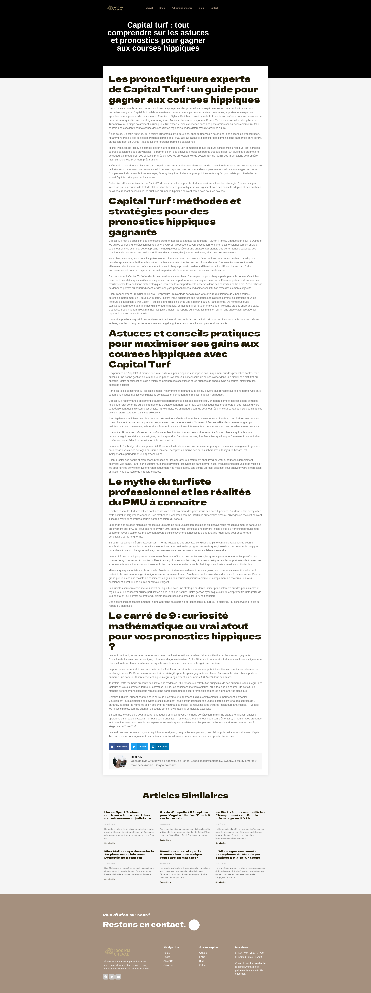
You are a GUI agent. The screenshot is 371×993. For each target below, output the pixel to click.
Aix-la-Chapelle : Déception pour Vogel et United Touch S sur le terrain (185, 815)
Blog (201, 8)
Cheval (149, 8)
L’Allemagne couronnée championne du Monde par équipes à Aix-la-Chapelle (238, 854)
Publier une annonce (181, 8)
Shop (162, 8)
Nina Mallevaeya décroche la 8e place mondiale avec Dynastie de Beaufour (129, 854)
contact (214, 8)
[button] (119, 746)
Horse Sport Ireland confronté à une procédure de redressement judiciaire (127, 815)
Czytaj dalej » (109, 843)
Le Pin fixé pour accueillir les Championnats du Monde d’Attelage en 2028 (240, 815)
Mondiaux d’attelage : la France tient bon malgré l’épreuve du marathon (181, 854)
